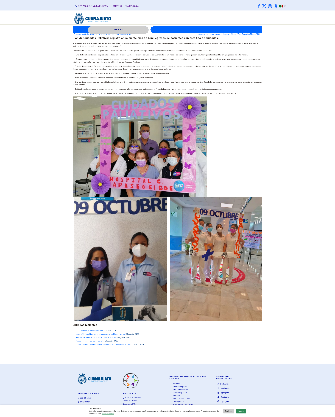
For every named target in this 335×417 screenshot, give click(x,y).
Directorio (176, 384)
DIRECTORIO (117, 6)
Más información (108, 414)
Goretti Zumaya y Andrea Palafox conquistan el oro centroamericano (103, 344)
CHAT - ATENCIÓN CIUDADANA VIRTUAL (92, 6)
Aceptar (241, 411)
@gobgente (224, 384)
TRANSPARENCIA (131, 6)
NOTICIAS (118, 30)
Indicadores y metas (179, 393)
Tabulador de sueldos (180, 390)
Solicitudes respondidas (181, 398)
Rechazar (228, 411)
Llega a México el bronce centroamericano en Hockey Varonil (100, 334)
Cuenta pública (178, 401)
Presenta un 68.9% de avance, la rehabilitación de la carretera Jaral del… (103, 34)
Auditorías (176, 396)
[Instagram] (270, 6)
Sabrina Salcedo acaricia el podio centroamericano (96, 337)
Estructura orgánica (179, 387)
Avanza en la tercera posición (89, 331)
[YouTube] (276, 6)
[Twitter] (265, 6)
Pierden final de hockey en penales (90, 341)
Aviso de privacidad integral (182, 404)
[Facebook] (259, 6)
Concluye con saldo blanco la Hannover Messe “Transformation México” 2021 (229, 34)
